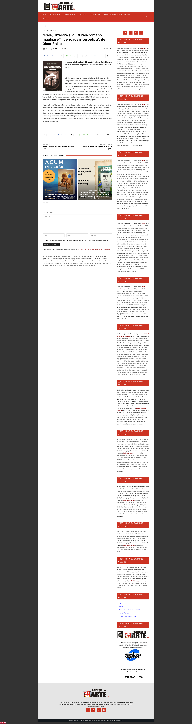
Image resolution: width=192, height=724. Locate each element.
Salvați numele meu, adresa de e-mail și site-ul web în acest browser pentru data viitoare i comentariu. (76, 240)
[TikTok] (136, 33)
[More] (108, 56)
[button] (147, 16)
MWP (121, 720)
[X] (141, 33)
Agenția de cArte (53, 48)
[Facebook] (125, 33)
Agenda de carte (52, 26)
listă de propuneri (128, 453)
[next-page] (47, 203)
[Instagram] (130, 33)
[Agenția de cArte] (44, 49)
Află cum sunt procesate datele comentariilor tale (94, 249)
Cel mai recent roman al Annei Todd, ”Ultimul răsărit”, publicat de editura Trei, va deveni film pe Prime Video (60, 196)
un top (143, 48)
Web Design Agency (113, 720)
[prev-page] (44, 203)
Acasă (44, 26)
